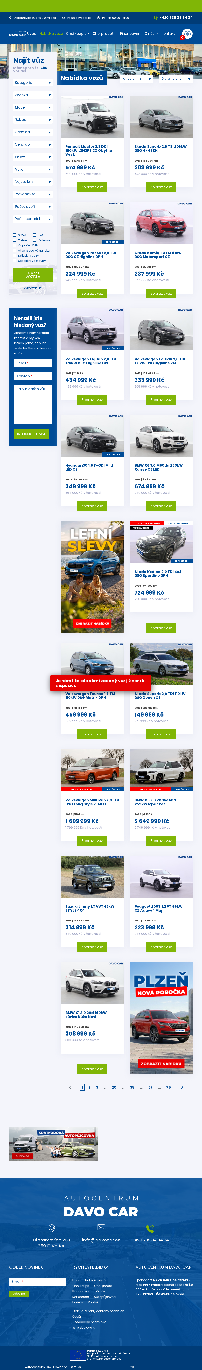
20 (114, 1087)
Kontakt (168, 33)
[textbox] (33, 119)
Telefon (23, 376)
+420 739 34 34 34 (176, 17)
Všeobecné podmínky (89, 1322)
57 (150, 1087)
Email (21, 363)
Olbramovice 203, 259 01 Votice (34, 18)
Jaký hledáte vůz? (32, 389)
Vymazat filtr (33, 288)
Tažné (22, 240)
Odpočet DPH (28, 245)
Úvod (31, 33)
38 (132, 1087)
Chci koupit (76, 33)
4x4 (40, 235)
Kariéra (77, 1302)
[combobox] (33, 82)
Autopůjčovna (105, 1297)
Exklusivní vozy (28, 255)
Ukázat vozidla (33, 275)
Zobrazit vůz (92, 187)
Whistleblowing (83, 1327)
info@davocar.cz (78, 18)
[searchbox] (31, 82)
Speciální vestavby (32, 261)
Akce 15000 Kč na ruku (34, 250)
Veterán (44, 240)
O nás (149, 33)
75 (168, 1087)
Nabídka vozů (51, 33)
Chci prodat (103, 33)
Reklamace (80, 1297)
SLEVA (22, 235)
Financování (130, 33)
